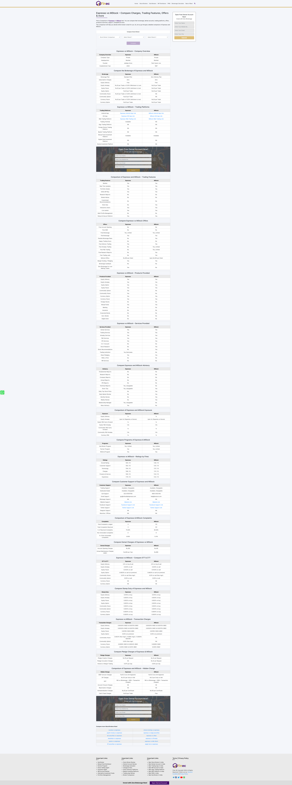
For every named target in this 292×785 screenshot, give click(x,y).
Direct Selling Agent (103, 767)
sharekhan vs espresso (114, 738)
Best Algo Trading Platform (156, 769)
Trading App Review (129, 773)
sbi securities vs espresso (114, 735)
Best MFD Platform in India (156, 771)
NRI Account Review (103, 771)
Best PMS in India (154, 773)
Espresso (112, 20)
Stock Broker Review (129, 762)
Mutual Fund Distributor (104, 764)
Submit (133, 170)
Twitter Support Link (128, 507)
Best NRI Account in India (156, 767)
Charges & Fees (127, 767)
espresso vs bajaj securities (151, 733)
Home (136, 3)
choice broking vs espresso (151, 730)
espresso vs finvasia (151, 738)
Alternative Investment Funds (106, 773)
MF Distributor (162, 3)
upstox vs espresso (114, 741)
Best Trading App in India (156, 766)
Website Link (128, 502)
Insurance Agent (102, 769)
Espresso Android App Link (128, 113)
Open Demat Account (159, 783)
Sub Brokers (152, 3)
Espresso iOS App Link (128, 116)
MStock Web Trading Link (156, 119)
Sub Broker (101, 762)
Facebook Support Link (128, 505)
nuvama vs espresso (114, 730)
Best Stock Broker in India (156, 762)
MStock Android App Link (156, 113)
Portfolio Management (104, 775)
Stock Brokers (144, 3)
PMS (169, 3)
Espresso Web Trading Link (128, 119)
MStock (118, 20)
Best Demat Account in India (157, 764)
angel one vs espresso (151, 744)
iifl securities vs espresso (114, 744)
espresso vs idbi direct (151, 741)
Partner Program (102, 766)
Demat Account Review (130, 764)
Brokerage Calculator (178, 3)
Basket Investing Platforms (131, 771)
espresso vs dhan (151, 735)
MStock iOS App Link (156, 116)
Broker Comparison (128, 775)
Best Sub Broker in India (155, 775)
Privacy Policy (184, 774)
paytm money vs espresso (114, 733)
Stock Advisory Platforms (130, 769)
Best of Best (189, 3)
